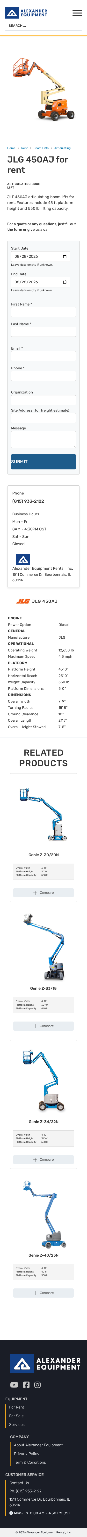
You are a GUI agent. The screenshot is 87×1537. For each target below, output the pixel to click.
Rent (24, 148)
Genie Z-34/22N (43, 1121)
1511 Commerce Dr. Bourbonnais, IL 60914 (39, 1502)
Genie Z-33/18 (43, 988)
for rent (16, 1407)
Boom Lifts (41, 148)
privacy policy (26, 1453)
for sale (16, 1416)
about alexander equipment (38, 1445)
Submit (19, 461)
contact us (19, 1483)
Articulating (62, 148)
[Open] (74, 13)
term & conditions (30, 1462)
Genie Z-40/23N (43, 1255)
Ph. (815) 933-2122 (25, 1491)
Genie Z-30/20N (44, 855)
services (17, 1424)
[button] (43, 893)
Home (11, 148)
